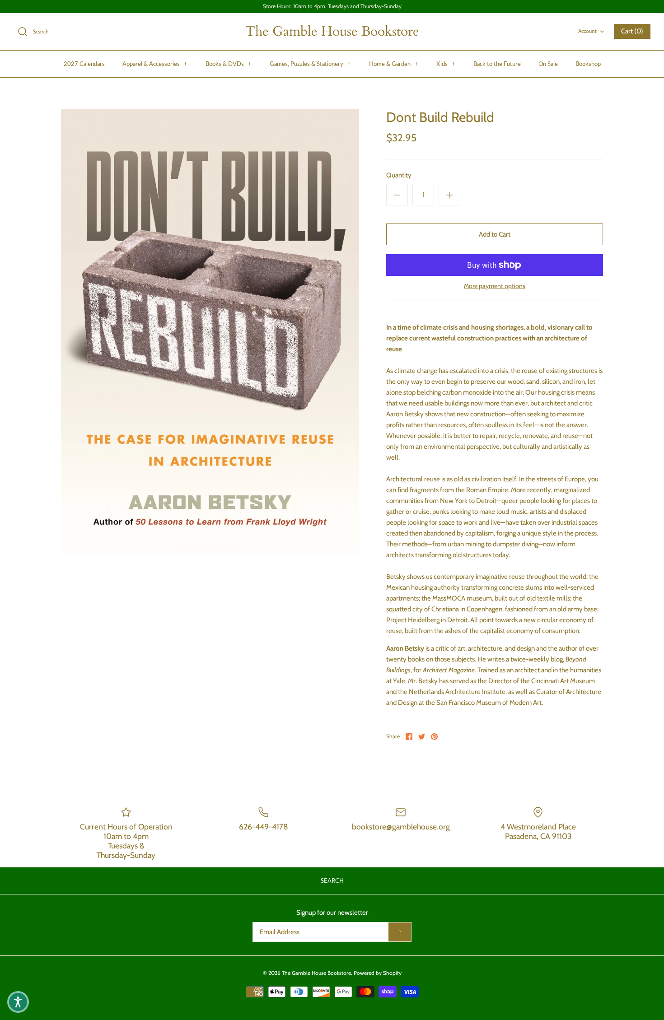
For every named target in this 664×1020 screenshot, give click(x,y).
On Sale (548, 63)
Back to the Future (497, 63)
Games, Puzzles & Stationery (310, 63)
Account (587, 31)
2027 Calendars (84, 63)
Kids (445, 63)
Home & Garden (393, 63)
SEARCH (332, 880)
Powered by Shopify (378, 972)
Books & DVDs (229, 63)
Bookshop (588, 63)
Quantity (398, 175)
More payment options (494, 286)
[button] (18, 1002)
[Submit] (399, 931)
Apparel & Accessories (154, 63)
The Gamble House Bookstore (316, 972)
